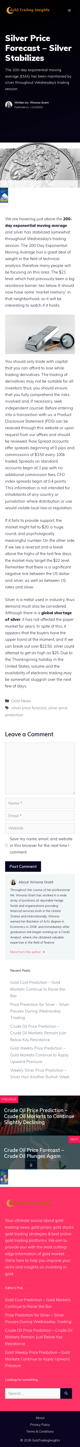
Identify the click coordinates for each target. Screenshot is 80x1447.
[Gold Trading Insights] (27, 9)
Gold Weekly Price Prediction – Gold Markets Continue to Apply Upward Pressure (39, 1055)
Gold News (21, 700)
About (40, 1418)
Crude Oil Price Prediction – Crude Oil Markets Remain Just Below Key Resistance (38, 1033)
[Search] (66, 1393)
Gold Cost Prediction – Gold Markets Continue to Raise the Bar (37, 989)
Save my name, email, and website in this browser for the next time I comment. (41, 845)
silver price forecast (28, 707)
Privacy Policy (40, 1425)
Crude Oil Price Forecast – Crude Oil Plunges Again (34, 1153)
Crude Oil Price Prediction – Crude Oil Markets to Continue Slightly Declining (39, 1116)
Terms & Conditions (40, 1431)
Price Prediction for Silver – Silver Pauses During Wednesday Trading (39, 1011)
